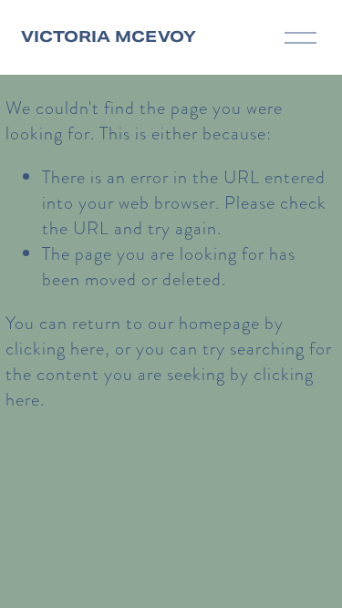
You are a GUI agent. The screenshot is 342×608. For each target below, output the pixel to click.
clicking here (55, 348)
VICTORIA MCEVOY (108, 36)
